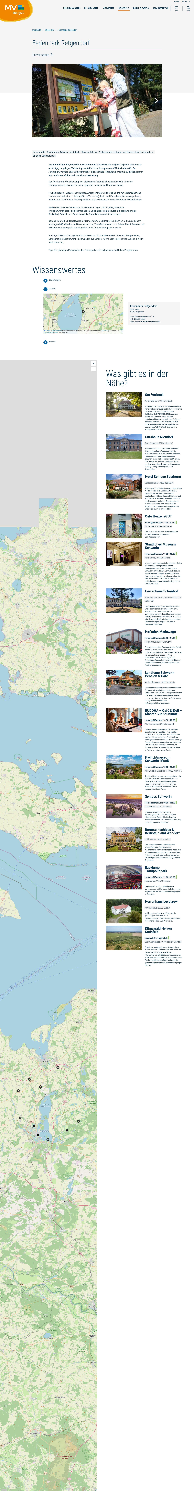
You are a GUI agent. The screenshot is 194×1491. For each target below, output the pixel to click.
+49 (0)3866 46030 (137, 319)
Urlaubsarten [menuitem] (91, 8)
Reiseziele (49, 30)
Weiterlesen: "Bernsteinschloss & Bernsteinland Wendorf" (145, 845)
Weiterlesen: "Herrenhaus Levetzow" (145, 911)
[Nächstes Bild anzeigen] (156, 100)
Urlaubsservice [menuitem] (161, 8)
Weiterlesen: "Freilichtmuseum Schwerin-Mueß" (145, 773)
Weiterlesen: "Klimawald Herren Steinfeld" (145, 947)
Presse (176, 1)
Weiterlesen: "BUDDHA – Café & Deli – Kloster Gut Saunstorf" (145, 730)
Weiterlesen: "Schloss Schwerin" (145, 809)
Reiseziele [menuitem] (124, 8)
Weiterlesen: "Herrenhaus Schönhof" (145, 607)
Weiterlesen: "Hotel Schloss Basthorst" (145, 492)
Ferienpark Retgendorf (67, 30)
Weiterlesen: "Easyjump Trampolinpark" (145, 881)
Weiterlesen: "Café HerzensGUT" (145, 526)
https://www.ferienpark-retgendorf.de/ (145, 321)
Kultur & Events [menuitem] (141, 8)
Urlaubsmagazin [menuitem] (71, 8)
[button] (38, 1135)
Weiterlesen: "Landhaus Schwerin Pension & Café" (145, 688)
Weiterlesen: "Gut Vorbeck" (145, 412)
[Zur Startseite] (17, 12)
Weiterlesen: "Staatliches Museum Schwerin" (145, 564)
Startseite (36, 30)
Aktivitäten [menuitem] (109, 8)
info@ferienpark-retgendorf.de (142, 316)
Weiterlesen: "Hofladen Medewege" (145, 648)
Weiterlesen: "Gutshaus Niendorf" (145, 453)
